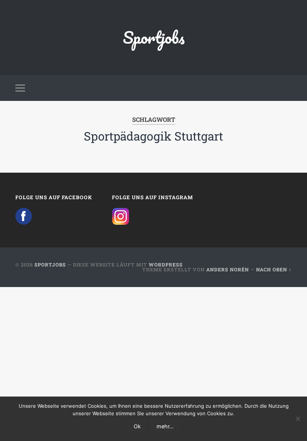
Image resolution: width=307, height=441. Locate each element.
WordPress (166, 265)
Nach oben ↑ (274, 269)
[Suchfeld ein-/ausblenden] (287, 88)
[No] (297, 418)
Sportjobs (154, 37)
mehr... (165, 426)
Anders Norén (227, 269)
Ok (137, 426)
